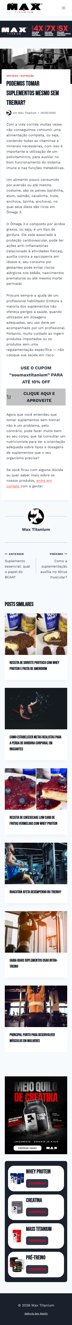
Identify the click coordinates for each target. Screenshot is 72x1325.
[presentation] (36, 634)
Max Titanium (27, 112)
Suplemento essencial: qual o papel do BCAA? (17, 565)
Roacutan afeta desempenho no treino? (35, 892)
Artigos (12, 75)
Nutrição (27, 75)
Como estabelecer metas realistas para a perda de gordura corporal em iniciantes (35, 743)
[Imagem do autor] (8, 112)
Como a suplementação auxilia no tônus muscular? (53, 565)
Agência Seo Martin (36, 1313)
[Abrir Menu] (63, 8)
